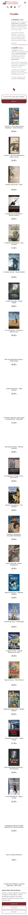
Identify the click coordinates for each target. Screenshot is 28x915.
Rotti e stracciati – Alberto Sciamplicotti (14, 564)
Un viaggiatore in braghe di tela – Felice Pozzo (14, 476)
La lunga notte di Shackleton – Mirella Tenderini (14, 214)
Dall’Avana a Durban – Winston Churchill (14, 447)
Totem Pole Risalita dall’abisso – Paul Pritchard (14, 768)
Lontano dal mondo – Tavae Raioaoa (14, 389)
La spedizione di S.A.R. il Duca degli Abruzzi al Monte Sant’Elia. (14, 826)
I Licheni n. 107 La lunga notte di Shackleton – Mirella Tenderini (14, 127)
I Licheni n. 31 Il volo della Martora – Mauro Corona (14, 156)
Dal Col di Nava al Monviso (14, 854)
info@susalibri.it (21, 78)
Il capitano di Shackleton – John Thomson (14, 243)
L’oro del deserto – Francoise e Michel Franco (14, 331)
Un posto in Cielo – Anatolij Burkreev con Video (14, 651)
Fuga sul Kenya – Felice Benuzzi (14, 680)
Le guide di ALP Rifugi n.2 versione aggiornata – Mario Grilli (14, 884)
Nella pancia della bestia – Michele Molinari (14, 709)
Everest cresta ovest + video (14, 184)
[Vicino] (26, 889)
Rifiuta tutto (14, 911)
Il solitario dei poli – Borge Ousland (14, 272)
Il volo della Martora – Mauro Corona (14, 797)
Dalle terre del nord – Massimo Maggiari (14, 593)
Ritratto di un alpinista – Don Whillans (14, 505)
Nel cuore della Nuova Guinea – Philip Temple (14, 360)
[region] (14, 901)
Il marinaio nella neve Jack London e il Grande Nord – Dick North (14, 418)
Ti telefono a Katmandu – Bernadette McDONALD (14, 535)
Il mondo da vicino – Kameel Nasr (14, 621)
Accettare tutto (14, 903)
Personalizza (14, 907)
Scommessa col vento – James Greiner (14, 739)
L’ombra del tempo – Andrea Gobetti (14, 301)
